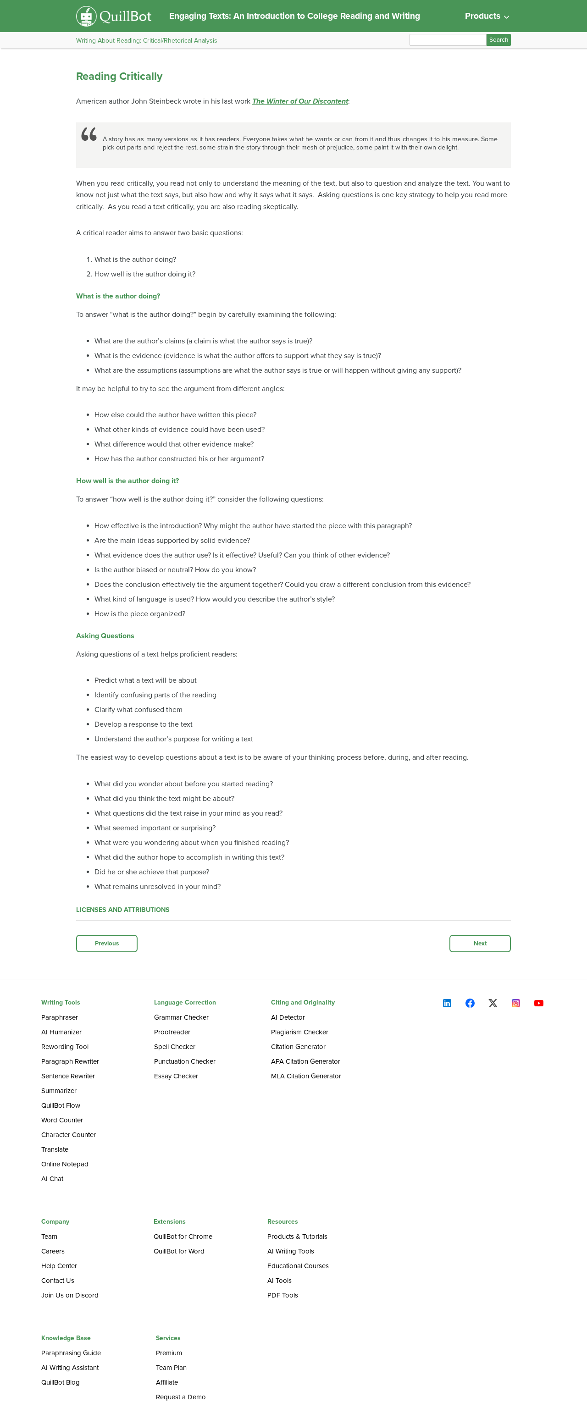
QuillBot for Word (179, 1251)
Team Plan (171, 1368)
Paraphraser (59, 1017)
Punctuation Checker (185, 1061)
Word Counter (62, 1120)
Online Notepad (65, 1164)
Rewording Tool (65, 1047)
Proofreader (172, 1032)
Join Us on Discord (70, 1295)
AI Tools (279, 1280)
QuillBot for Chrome (183, 1236)
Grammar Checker (181, 1017)
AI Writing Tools (290, 1251)
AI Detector (288, 1017)
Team (49, 1236)
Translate (54, 1149)
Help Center (59, 1266)
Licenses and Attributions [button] (123, 910)
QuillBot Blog (60, 1382)
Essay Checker (176, 1076)
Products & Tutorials (297, 1236)
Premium (169, 1353)
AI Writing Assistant (70, 1368)
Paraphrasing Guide (71, 1353)
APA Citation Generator (305, 1061)
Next (480, 943)
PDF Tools (282, 1295)
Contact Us (57, 1280)
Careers (53, 1251)
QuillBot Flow (60, 1105)
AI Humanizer (61, 1032)
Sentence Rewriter (68, 1076)
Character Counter (68, 1135)
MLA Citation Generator (306, 1076)
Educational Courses (298, 1266)
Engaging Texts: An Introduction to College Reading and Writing (294, 16)
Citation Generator (298, 1047)
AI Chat (52, 1179)
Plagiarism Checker (299, 1032)
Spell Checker (174, 1047)
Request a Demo (181, 1397)
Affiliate (167, 1382)
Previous (107, 943)
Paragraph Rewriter (70, 1061)
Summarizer (59, 1091)
